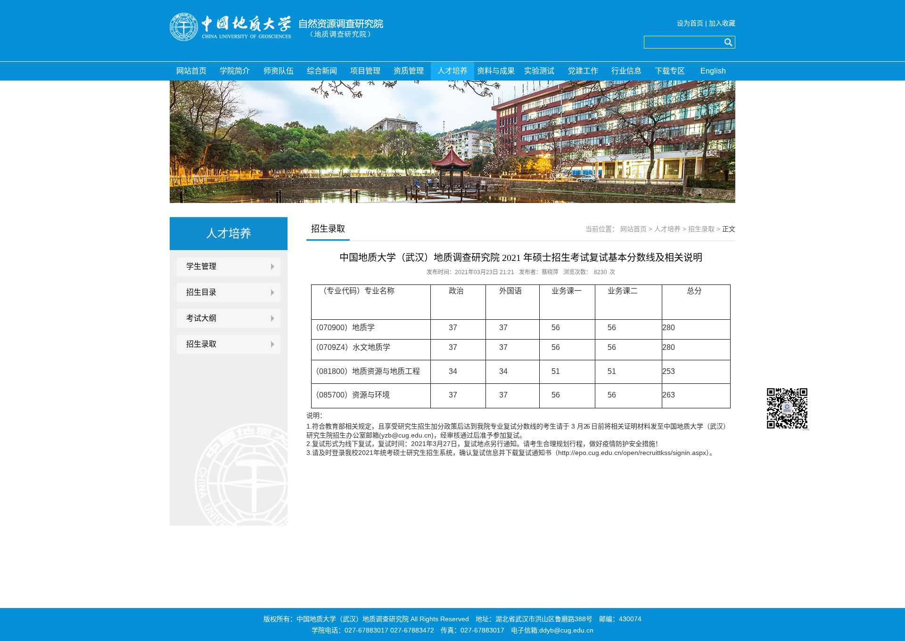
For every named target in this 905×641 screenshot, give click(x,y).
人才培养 (452, 71)
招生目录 (201, 292)
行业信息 (626, 71)
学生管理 (201, 266)
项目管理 (365, 71)
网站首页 (191, 71)
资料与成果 (496, 71)
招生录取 (201, 344)
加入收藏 (722, 23)
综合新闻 (322, 71)
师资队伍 (278, 71)
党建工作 (583, 71)
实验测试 (539, 71)
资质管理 (409, 71)
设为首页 (690, 23)
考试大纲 (201, 318)
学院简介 (235, 71)
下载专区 (670, 71)
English (713, 71)
